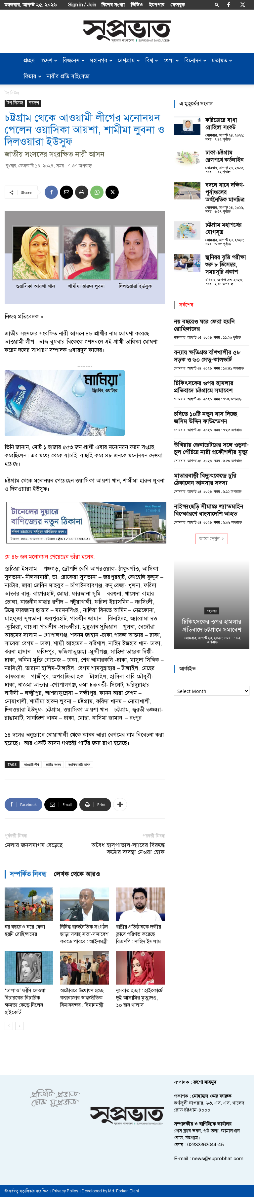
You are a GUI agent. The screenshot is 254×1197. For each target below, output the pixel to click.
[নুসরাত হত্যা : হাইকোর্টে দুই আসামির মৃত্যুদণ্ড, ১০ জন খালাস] (140, 967)
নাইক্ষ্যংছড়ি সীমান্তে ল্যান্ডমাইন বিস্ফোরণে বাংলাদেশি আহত (208, 510)
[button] (217, 4)
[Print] (81, 192)
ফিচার (29, 76)
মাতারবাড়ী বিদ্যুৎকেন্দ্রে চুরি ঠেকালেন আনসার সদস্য (205, 479)
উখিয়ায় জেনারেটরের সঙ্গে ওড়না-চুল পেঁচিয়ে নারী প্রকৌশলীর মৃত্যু (211, 448)
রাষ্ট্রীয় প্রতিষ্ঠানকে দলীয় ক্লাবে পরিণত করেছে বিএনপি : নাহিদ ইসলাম (138, 934)
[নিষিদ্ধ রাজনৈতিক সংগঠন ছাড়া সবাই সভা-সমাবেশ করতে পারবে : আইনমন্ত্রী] (84, 904)
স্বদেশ (46, 60)
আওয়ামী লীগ (31, 764)
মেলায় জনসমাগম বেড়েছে (34, 845)
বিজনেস (71, 60)
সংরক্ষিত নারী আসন (79, 764)
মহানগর (98, 60)
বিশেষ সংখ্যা (113, 5)
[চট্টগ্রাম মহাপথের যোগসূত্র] (187, 230)
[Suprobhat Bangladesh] (127, 31)
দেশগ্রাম (126, 60)
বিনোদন (192, 60)
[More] (120, 804)
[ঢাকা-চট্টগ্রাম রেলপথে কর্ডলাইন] (187, 158)
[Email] (66, 192)
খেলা (168, 60)
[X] (242, 4)
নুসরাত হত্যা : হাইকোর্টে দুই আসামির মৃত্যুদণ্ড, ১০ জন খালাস (139, 997)
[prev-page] (9, 1026)
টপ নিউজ (15, 103)
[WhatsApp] (97, 192)
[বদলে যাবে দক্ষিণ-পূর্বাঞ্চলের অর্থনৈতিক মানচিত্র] (187, 191)
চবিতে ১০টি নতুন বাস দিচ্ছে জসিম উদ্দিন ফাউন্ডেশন (205, 417)
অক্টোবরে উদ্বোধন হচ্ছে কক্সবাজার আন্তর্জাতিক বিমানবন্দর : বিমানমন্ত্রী (82, 997)
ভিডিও (137, 5)
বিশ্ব (149, 60)
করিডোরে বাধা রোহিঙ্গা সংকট (221, 124)
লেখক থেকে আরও (77, 874)
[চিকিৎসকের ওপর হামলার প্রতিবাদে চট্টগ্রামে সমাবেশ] (211, 604)
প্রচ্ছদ (29, 60)
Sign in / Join (82, 5)
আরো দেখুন (209, 539)
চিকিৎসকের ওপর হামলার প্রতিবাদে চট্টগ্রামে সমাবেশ (203, 386)
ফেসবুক (178, 5)
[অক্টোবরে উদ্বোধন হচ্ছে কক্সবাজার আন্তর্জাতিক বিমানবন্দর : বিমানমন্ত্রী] (84, 967)
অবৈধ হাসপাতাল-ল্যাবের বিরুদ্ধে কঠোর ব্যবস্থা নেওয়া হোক (128, 849)
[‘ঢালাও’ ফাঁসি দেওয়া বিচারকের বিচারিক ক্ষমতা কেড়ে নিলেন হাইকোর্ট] (29, 967)
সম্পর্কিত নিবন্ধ (28, 874)
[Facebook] (228, 4)
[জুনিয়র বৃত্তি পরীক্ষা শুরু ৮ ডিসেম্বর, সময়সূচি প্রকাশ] (187, 263)
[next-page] (19, 1026)
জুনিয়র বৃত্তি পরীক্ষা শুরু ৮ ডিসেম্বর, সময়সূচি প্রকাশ (225, 264)
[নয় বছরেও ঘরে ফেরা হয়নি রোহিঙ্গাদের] (29, 904)
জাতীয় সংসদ (53, 764)
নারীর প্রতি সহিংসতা (68, 76)
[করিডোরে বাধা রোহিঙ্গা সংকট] (187, 126)
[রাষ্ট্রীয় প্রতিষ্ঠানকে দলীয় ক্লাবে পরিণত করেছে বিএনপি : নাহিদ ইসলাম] (140, 904)
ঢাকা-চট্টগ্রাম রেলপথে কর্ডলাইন (224, 156)
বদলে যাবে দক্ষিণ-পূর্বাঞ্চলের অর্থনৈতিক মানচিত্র (224, 192)
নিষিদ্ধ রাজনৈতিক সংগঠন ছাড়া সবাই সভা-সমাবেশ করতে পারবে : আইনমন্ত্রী (84, 934)
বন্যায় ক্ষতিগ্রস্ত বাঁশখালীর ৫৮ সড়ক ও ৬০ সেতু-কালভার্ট (207, 356)
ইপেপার (156, 5)
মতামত (219, 60)
